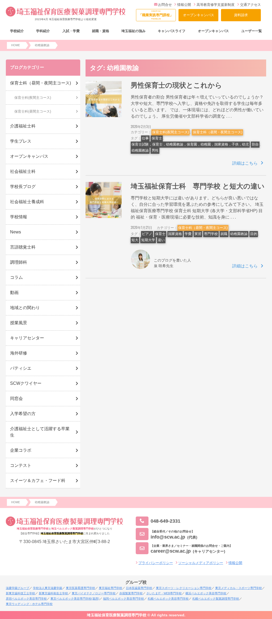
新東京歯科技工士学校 (20, 593)
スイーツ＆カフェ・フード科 (37, 480)
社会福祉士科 (23, 171)
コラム (16, 277)
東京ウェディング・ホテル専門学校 (29, 603)
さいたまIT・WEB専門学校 (164, 593)
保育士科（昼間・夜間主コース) (217, 132)
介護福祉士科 (23, 126)
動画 (14, 292)
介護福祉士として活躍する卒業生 (40, 431)
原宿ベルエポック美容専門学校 (26, 598)
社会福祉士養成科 (27, 201)
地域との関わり (25, 307)
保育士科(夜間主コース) (170, 132)
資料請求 (241, 15)
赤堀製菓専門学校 (131, 593)
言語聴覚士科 (23, 247)
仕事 (145, 138)
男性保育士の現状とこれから (176, 85)
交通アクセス (250, 5)
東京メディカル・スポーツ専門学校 (238, 588)
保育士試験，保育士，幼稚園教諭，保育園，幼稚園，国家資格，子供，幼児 (190, 144)
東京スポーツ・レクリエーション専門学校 (183, 588)
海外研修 (18, 353)
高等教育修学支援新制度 (216, 5)
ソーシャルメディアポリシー (200, 563)
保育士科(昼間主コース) (32, 111)
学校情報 (18, 217)
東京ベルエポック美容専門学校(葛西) (74, 598)
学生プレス (20, 141)
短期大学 (148, 240)
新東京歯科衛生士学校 (53, 593)
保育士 (157, 138)
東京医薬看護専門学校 (80, 588)
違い (161, 240)
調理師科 (18, 262)
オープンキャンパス (198, 15)
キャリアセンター (27, 338)
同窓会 (16, 398)
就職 (223, 234)
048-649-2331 (165, 521)
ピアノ (147, 234)
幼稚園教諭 (140, 150)
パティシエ (20, 368)
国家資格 (175, 234)
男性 (155, 150)
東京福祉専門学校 (110, 588)
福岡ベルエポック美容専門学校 (123, 598)
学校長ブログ (23, 186)
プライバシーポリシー (155, 563)
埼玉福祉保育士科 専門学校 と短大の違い (198, 186)
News (15, 232)
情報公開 (184, 5)
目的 (253, 234)
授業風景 (18, 323)
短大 (134, 240)
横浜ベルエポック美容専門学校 (205, 593)
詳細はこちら (245, 163)
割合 (255, 144)
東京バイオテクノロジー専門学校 (94, 593)
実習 (197, 234)
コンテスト (20, 465)
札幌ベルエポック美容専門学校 (168, 598)
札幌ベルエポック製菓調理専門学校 (215, 598)
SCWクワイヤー (25, 383)
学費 (188, 234)
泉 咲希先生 (163, 266)
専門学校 (211, 234)
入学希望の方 (23, 413)
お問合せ (165, 5)
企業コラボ (20, 450)
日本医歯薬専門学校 (139, 588)
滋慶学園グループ (17, 588)
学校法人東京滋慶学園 (47, 588)
